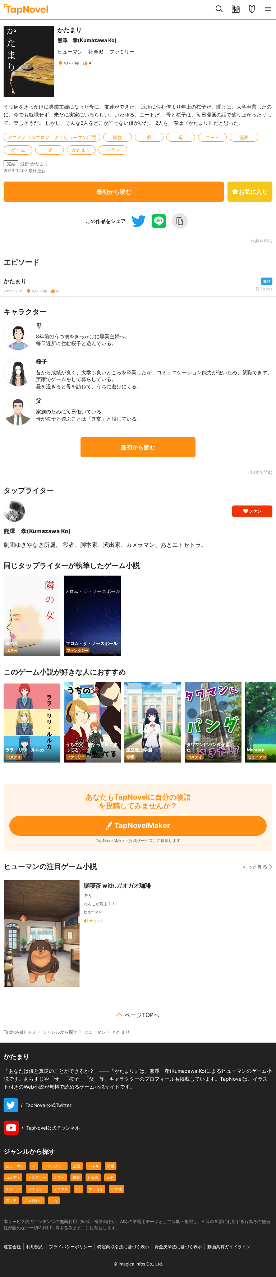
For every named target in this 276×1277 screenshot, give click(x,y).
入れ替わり (33, 1200)
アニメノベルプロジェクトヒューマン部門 (52, 137)
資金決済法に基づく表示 (178, 1246)
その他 (116, 1189)
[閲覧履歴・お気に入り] (235, 9)
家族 (117, 137)
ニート (213, 137)
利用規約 (34, 1246)
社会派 (96, 52)
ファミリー (121, 52)
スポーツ (13, 1189)
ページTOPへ (142, 1015)
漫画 (244, 137)
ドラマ (113, 150)
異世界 (11, 1200)
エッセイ (96, 1189)
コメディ (13, 1177)
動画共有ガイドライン (228, 1246)
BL (78, 1189)
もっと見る (254, 866)
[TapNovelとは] (252, 9)
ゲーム (18, 150)
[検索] (219, 9)
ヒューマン (70, 52)
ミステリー (37, 1177)
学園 (110, 1166)
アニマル (61, 1189)
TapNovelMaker (142, 825)
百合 (54, 1200)
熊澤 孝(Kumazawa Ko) (87, 40)
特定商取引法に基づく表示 (123, 1246)
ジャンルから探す (60, 1032)
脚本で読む (261, 472)
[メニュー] (268, 9)
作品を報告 (261, 241)
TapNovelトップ (20, 1032)
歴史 (110, 1177)
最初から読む (114, 191)
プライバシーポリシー (70, 1246)
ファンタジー (54, 1166)
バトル (93, 1166)
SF (34, 1166)
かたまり (81, 150)
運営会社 (12, 1246)
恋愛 (76, 1166)
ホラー (59, 1177)
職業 (76, 1177)
